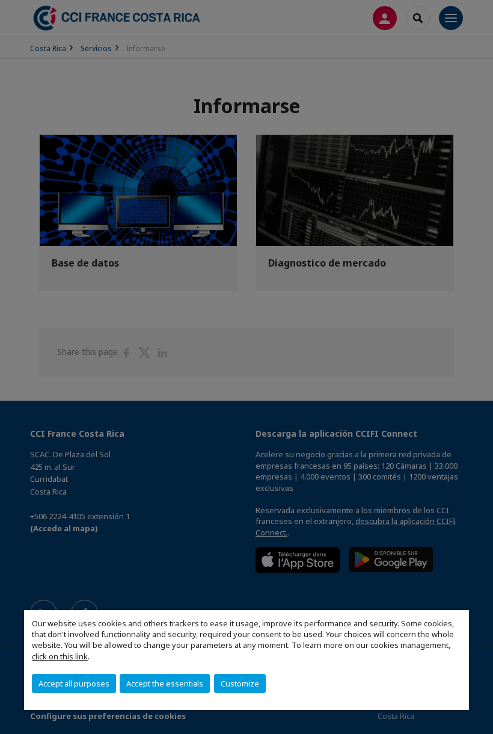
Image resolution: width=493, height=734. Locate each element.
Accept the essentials (164, 683)
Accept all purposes (73, 683)
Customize (240, 683)
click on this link (60, 656)
